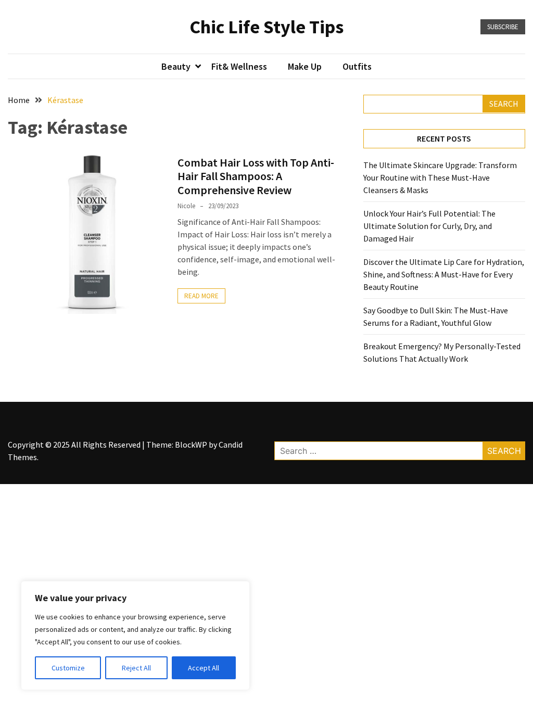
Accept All (203, 667)
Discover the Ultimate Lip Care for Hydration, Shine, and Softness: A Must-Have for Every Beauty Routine (443, 274)
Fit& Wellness (239, 66)
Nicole (186, 205)
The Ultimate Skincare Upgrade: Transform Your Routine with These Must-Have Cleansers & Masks (440, 177)
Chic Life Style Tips (266, 27)
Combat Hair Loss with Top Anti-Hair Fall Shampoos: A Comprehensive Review (255, 176)
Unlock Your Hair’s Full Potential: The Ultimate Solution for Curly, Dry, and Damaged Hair (429, 226)
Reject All (136, 667)
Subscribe (502, 26)
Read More (201, 295)
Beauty (176, 66)
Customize (68, 667)
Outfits (357, 66)
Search (503, 103)
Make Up (305, 66)
